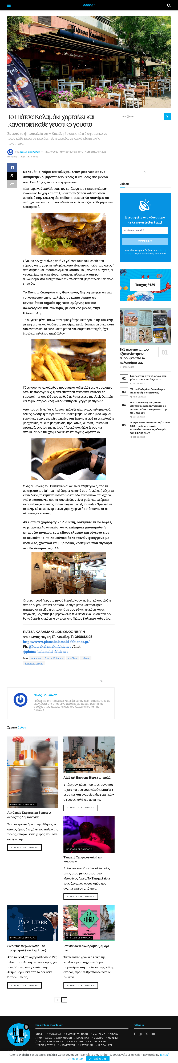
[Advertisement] (59, 676)
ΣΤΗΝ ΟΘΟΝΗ (64, 1037)
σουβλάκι (73, 658)
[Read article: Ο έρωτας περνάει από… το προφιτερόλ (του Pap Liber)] (32, 923)
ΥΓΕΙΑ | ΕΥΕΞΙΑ (46, 1045)
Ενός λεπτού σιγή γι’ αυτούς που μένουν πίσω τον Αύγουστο (148, 377)
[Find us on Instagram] (140, 1034)
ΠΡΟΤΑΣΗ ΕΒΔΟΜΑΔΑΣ (92, 151)
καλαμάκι (36, 658)
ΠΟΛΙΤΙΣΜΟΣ (45, 1037)
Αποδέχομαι (97, 1058)
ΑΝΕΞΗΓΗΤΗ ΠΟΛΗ (77, 1034)
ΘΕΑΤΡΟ (98, 1037)
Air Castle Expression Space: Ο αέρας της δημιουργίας (29, 814)
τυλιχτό (86, 658)
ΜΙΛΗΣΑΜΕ (99, 1034)
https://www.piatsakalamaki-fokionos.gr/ (56, 641)
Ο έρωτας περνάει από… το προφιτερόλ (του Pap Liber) (26, 948)
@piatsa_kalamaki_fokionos (45, 651)
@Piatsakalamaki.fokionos (50, 646)
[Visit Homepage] (89, 5)
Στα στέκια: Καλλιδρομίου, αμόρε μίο (86, 948)
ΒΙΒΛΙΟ (114, 1034)
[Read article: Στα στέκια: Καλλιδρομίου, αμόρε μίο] (88, 923)
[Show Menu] (9, 5)
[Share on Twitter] (12, 176)
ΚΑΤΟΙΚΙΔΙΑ (87, 1045)
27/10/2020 (52, 151)
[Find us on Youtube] (153, 1034)
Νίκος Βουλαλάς (30, 151)
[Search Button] (169, 5)
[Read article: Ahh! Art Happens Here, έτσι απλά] (88, 754)
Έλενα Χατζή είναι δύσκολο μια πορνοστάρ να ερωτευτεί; (147, 391)
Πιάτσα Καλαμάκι (54, 658)
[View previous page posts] (57, 999)
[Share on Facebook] (12, 167)
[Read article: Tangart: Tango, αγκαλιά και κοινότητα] (88, 834)
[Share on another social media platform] (12, 184)
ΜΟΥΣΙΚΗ (113, 1037)
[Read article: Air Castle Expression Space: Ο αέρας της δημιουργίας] (32, 772)
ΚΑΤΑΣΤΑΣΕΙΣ (67, 1045)
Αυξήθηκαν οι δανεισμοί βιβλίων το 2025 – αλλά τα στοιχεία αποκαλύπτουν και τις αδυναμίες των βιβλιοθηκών (150, 427)
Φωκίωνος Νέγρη (34, 663)
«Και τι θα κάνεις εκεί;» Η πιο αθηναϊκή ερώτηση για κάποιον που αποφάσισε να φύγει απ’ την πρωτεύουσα (148, 407)
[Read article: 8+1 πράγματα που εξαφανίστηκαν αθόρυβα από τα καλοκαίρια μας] (145, 326)
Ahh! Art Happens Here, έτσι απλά (86, 777)
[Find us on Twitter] (146, 1034)
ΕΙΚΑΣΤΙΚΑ (82, 1037)
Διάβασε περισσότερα (26, 847)
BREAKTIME (76, 1041)
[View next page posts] (64, 999)
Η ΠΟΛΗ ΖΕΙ (105, 1045)
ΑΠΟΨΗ (39, 1034)
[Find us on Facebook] (134, 1034)
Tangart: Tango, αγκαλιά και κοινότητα (82, 859)
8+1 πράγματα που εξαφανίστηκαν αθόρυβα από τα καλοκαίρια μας (134, 356)
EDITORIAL (55, 1034)
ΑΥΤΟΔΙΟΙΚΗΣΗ (97, 1041)
